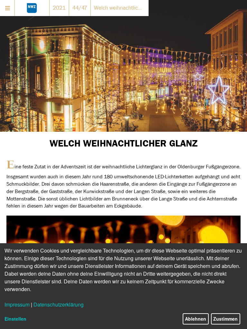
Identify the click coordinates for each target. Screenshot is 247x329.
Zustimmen (225, 319)
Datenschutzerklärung (58, 304)
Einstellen (15, 319)
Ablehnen (195, 319)
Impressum (17, 304)
